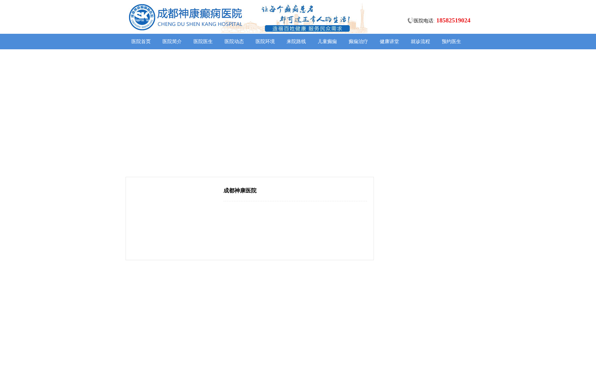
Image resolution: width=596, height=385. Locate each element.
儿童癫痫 (327, 41)
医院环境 (265, 41)
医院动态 (234, 41)
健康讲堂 (389, 41)
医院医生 (203, 41)
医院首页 (141, 41)
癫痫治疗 (358, 41)
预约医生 (451, 41)
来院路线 (296, 41)
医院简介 (172, 41)
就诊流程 (420, 41)
